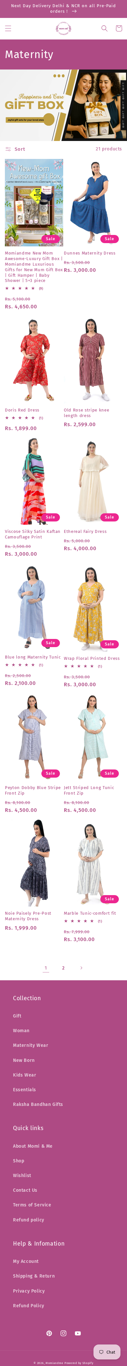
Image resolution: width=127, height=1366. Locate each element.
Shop (18, 1161)
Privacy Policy (29, 1291)
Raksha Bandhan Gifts (38, 1104)
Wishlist (22, 1175)
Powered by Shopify (78, 1363)
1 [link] (46, 968)
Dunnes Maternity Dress (90, 253)
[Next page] (81, 968)
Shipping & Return (34, 1276)
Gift (17, 1016)
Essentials (24, 1090)
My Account (26, 1261)
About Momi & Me (33, 1146)
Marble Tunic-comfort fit (90, 913)
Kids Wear (24, 1075)
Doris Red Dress (22, 410)
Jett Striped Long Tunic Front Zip (89, 790)
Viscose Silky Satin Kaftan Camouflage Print (33, 534)
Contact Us (25, 1190)
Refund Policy (28, 1306)
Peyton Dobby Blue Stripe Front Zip (33, 790)
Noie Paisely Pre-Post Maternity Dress (28, 916)
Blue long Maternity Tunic (33, 657)
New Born (24, 1060)
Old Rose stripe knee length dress (86, 413)
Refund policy (28, 1220)
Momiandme (54, 1363)
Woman (21, 1030)
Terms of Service (32, 1205)
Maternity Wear (30, 1045)
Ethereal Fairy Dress (85, 531)
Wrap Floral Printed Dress (92, 658)
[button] (8, 28)
